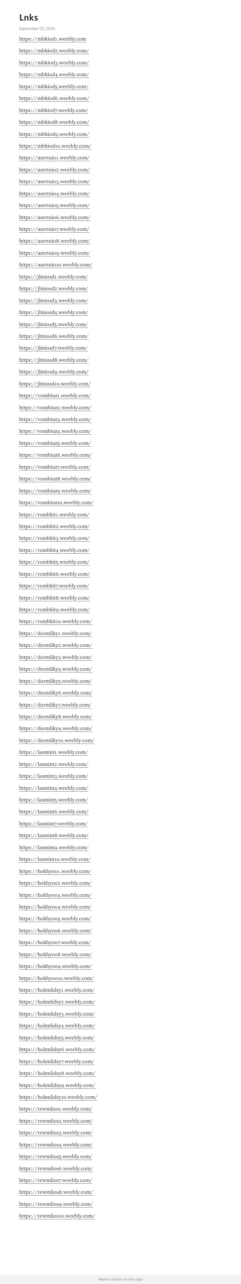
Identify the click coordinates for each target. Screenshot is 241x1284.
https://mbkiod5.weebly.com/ (54, 86)
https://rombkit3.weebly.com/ (54, 538)
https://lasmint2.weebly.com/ (53, 764)
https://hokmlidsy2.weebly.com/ (57, 1002)
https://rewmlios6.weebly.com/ (56, 1168)
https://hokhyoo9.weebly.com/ (55, 966)
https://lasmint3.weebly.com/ (53, 776)
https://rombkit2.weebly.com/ (54, 526)
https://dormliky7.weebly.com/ (55, 705)
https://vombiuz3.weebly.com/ (55, 419)
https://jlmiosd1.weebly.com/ (53, 276)
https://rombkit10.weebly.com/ (55, 621)
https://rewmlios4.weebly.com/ (56, 1144)
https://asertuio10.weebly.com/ (56, 264)
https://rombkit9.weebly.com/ (54, 609)
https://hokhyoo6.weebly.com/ (55, 930)
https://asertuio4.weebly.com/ (54, 193)
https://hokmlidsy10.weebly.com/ (58, 1097)
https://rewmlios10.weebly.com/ (57, 1216)
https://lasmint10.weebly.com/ (55, 859)
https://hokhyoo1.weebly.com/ (55, 871)
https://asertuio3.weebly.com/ (54, 181)
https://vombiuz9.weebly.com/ (55, 490)
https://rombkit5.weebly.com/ (54, 562)
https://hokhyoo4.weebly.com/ (55, 907)
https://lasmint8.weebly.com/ (54, 835)
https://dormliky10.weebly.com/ (57, 740)
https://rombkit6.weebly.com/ (54, 574)
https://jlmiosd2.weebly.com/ (53, 288)
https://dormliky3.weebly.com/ (55, 657)
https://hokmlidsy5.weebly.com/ (57, 1037)
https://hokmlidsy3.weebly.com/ (57, 1014)
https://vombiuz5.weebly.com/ (55, 443)
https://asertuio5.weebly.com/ (54, 205)
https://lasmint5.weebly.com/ (53, 800)
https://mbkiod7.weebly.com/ (53, 110)
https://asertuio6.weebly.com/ (55, 217)
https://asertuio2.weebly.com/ (54, 169)
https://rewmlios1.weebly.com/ (56, 1109)
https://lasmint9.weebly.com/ (54, 847)
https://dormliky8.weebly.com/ (56, 716)
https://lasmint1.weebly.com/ (53, 752)
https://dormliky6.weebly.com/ (56, 692)
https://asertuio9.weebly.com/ (55, 253)
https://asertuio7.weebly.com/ (54, 229)
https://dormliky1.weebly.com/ (55, 633)
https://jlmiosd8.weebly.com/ (54, 360)
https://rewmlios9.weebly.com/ (56, 1204)
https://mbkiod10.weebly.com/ (55, 146)
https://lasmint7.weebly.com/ (53, 823)
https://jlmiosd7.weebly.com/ (53, 348)
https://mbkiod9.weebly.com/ (54, 134)
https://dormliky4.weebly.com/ (55, 669)
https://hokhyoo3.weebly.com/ (55, 895)
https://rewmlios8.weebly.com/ (56, 1192)
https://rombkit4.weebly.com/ (54, 550)
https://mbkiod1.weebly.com (52, 39)
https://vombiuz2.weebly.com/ (55, 407)
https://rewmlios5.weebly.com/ (56, 1156)
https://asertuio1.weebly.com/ (54, 157)
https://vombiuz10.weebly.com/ (56, 502)
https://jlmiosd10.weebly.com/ (55, 383)
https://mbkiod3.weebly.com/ (54, 62)
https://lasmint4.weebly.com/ (53, 788)
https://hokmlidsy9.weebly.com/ (57, 1085)
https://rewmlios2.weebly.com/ (56, 1121)
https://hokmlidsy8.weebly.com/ (57, 1073)
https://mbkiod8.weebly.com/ (54, 122)
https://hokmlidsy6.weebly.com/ (57, 1049)
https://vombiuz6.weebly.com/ (55, 455)
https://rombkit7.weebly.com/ (54, 585)
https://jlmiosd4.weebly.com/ (53, 312)
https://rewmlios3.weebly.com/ (56, 1132)
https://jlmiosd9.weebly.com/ (54, 371)
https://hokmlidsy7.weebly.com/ (57, 1061)
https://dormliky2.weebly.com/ (55, 645)
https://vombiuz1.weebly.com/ (55, 395)
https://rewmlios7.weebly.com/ (55, 1180)
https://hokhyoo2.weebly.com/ (55, 883)
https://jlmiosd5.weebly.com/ (53, 324)
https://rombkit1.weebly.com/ (54, 514)
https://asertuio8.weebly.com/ (55, 241)
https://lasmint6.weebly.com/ (54, 811)
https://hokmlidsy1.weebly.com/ (57, 990)
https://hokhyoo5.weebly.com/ (55, 918)
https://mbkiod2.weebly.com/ (54, 50)
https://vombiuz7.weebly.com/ (55, 467)
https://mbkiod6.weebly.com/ (54, 98)
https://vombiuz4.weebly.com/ (55, 431)
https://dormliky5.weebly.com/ (55, 681)
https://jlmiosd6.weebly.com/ (54, 336)
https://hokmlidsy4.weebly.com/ (57, 1025)
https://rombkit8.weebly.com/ (54, 598)
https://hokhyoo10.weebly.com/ (56, 978)
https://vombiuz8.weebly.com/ (55, 478)
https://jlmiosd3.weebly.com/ (53, 300)
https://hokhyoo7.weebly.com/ (55, 942)
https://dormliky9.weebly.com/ (56, 728)
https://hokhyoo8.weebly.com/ (55, 954)
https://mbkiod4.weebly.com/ (54, 74)
